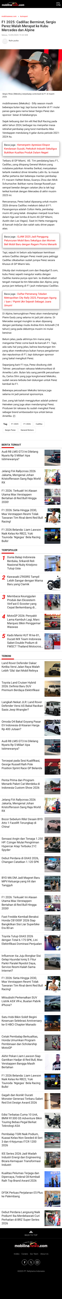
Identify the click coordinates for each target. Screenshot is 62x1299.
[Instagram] (37, 1262)
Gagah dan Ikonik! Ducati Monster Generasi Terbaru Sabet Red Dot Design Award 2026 (22, 1098)
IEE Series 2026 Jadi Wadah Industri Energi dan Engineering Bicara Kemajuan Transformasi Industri (21, 1159)
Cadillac (39, 424)
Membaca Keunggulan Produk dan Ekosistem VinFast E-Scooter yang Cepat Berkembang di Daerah (21, 601)
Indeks (16, 1254)
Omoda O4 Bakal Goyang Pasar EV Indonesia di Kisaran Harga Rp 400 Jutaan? (21, 725)
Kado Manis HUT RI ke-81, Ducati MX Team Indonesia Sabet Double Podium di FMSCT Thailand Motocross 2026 (24, 641)
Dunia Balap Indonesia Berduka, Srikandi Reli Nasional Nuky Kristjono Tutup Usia (22, 562)
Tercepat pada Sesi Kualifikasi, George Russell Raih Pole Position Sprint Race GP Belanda (22, 764)
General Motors (27, 430)
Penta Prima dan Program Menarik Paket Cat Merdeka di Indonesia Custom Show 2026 (21, 783)
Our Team (34, 1254)
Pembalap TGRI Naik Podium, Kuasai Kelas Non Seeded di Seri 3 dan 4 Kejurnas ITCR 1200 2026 (22, 1139)
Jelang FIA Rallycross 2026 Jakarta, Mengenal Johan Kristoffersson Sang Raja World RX (21, 476)
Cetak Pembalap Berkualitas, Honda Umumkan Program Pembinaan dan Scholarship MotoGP (20, 1042)
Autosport (24, 16)
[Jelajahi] (58, 4)
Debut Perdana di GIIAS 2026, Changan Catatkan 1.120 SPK (20, 859)
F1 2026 (27, 424)
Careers (24, 1254)
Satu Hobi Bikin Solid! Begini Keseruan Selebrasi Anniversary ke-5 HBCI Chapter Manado (22, 1020)
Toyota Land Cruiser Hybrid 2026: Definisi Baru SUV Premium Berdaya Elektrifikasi (20, 686)
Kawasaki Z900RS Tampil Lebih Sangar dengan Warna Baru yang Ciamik (25, 580)
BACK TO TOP (31, 1235)
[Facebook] (24, 1262)
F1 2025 (14, 424)
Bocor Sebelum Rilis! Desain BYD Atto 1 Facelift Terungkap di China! (22, 822)
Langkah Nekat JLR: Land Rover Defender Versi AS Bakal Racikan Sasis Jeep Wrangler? (22, 705)
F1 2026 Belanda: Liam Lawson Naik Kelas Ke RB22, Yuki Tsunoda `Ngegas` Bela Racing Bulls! (21, 535)
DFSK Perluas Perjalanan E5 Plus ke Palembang (22, 1194)
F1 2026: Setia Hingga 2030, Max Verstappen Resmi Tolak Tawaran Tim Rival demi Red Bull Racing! (22, 515)
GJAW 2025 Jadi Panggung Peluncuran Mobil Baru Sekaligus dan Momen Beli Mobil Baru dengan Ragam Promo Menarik (30, 240)
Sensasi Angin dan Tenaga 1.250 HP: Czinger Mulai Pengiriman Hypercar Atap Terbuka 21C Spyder (22, 844)
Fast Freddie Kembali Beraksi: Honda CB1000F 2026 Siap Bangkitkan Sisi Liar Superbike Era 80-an (21, 922)
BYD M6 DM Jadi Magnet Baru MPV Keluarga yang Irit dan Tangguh (21, 881)
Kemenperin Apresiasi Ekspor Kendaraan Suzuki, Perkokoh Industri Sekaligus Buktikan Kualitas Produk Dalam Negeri (30, 148)
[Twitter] (31, 1262)
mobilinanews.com (9, 16)
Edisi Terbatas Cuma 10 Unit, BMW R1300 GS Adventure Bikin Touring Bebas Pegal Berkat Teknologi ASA (22, 1120)
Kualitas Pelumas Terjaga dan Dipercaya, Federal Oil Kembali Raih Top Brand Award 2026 (21, 1176)
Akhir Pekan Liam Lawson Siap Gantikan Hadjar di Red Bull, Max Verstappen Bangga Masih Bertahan (22, 1061)
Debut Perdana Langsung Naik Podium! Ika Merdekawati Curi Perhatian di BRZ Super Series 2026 (21, 1217)
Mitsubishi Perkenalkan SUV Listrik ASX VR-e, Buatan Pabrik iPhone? (21, 1001)
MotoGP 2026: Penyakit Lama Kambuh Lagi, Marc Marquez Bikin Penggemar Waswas (24, 621)
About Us (44, 1254)
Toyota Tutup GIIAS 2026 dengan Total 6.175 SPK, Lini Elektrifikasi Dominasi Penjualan (22, 940)
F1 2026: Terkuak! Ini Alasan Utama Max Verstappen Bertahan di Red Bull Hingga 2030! (19, 496)
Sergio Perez (10, 430)
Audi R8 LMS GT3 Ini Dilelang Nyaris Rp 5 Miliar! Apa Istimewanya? (20, 455)
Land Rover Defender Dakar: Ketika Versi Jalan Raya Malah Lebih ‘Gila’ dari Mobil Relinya (21, 666)
